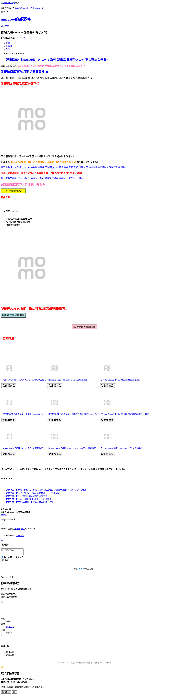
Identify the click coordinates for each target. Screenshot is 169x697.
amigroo (4, 515)
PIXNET (66, 663)
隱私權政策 (98, 663)
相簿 (8, 43)
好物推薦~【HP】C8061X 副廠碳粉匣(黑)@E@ (26, 496)
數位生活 (21, 38)
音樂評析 (20, 536)
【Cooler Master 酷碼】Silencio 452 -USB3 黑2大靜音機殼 (71, 448)
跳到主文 (5, 26)
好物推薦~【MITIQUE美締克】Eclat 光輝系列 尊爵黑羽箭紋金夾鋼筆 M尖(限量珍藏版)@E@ (46, 490)
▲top (3, 540)
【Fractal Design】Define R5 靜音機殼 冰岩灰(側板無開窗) (124, 414)
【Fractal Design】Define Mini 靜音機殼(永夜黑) (120, 380)
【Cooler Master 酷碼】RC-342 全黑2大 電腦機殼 (22, 448)
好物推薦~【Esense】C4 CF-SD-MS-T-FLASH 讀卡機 (29, 499)
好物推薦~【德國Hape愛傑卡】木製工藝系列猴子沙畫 (29, 502)
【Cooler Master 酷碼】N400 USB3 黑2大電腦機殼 (121, 448)
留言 (23, 529)
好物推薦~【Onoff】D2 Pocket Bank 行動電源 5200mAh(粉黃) (32, 493)
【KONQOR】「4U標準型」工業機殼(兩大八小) (22, 414)
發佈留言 (5, 560)
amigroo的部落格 (16, 19)
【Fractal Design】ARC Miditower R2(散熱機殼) (67, 380)
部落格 (9, 46)
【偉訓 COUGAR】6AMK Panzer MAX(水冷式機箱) (23, 380)
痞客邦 (17, 529)
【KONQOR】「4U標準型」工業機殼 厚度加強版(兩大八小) (73, 414)
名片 (8, 49)
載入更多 (5, 545)
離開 (14, 692)
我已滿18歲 (6, 692)
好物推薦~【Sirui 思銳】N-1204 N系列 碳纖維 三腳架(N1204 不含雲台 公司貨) (57, 59)
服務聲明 (108, 663)
